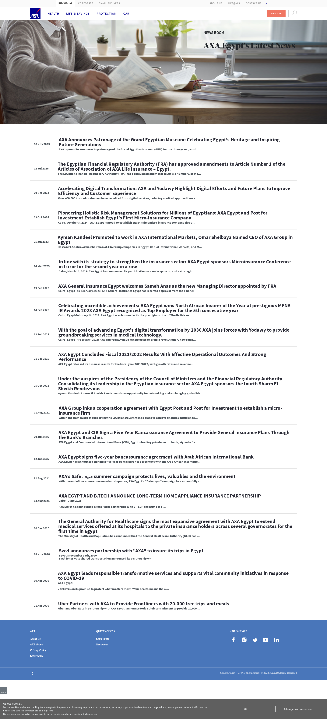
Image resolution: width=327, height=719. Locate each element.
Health (53, 13)
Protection (107, 13)
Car (126, 13)
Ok (245, 708)
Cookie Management (249, 672)
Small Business (109, 3)
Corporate (85, 3)
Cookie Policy (228, 672)
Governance (37, 655)
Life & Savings (78, 13)
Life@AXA (234, 3)
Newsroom (102, 644)
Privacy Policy (38, 650)
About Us (216, 3)
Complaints (102, 638)
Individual (65, 3)
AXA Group (36, 644)
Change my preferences (298, 708)
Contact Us (253, 3)
